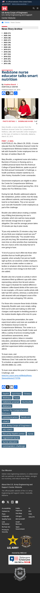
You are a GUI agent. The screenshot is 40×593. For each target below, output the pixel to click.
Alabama (7, 406)
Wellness (7, 397)
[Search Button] (33, 8)
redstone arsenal (11, 402)
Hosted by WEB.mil (19, 553)
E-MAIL (11, 141)
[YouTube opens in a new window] (12, 502)
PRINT (4, 141)
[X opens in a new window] (8, 502)
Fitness (27, 393)
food (16, 397)
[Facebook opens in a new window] (3, 502)
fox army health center (14, 433)
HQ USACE (8, 429)
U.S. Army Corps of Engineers (17, 425)
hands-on (25, 417)
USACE (6, 421)
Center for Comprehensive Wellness (15, 411)
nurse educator (10, 442)
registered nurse (11, 437)
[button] (20, 4)
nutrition (16, 393)
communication (10, 417)
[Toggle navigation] (36, 8)
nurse (30, 433)
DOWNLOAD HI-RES (25, 121)
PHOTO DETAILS (9, 121)
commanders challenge (14, 446)
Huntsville (27, 402)
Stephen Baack (10, 84)
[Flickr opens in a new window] (17, 502)
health (6, 393)
